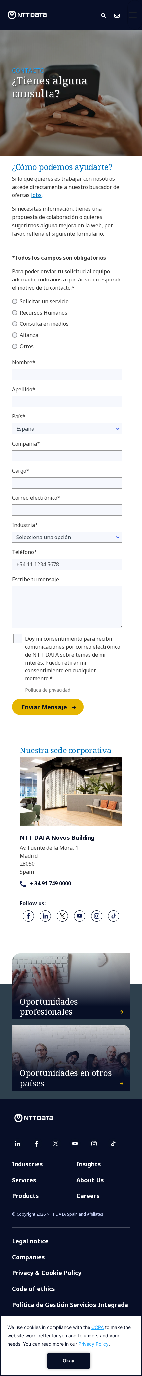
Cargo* (20, 470)
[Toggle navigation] (134, 15)
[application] (71, 1346)
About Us (90, 1180)
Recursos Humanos (43, 312)
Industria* (25, 525)
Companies (28, 1257)
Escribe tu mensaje (35, 579)
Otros (27, 346)
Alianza (29, 335)
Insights (88, 1164)
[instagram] (96, 916)
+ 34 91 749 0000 (50, 883)
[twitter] (62, 916)
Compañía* (26, 443)
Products (25, 1196)
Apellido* (23, 389)
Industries (27, 1164)
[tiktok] (113, 916)
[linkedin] (45, 916)
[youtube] (79, 916)
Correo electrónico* (36, 497)
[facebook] (28, 916)
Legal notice (30, 1241)
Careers (88, 1196)
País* (18, 416)
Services (24, 1180)
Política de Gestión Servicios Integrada (70, 1305)
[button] (107, 15)
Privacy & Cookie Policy (46, 1273)
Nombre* (23, 362)
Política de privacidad (47, 690)
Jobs (36, 195)
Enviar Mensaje (44, 707)
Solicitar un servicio (44, 301)
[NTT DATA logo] (27, 15)
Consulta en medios (44, 323)
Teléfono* (24, 552)
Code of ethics (33, 1289)
